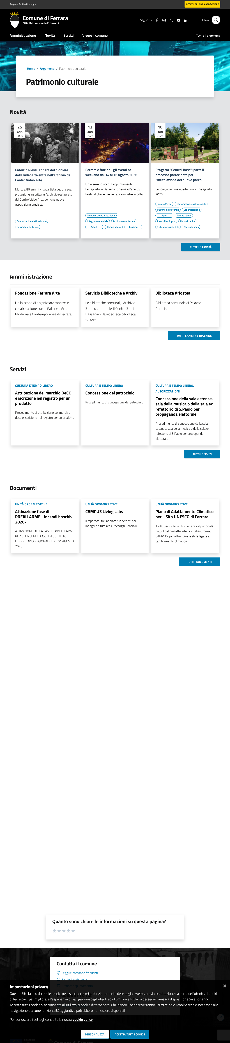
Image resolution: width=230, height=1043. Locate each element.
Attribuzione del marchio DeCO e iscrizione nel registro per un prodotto (43, 398)
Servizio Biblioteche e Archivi (112, 293)
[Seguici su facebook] (155, 20)
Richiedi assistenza (74, 979)
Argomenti (47, 68)
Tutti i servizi (202, 454)
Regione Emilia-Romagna (23, 4)
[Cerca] (216, 20)
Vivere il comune (95, 35)
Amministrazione (23, 35)
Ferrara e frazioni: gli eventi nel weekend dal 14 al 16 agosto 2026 (111, 172)
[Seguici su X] (169, 20)
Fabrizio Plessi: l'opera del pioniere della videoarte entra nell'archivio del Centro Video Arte (43, 175)
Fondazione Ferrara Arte (37, 293)
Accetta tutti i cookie (130, 1034)
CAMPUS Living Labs (104, 511)
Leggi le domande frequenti (79, 972)
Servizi (68, 35)
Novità (50, 35)
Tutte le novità (201, 247)
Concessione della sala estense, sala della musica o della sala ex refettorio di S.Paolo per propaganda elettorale (184, 406)
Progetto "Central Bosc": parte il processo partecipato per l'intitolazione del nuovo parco (179, 174)
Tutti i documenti (199, 562)
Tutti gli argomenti (208, 35)
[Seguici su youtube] (177, 20)
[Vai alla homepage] (16, 20)
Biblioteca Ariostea (172, 293)
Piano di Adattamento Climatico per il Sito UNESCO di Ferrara (184, 514)
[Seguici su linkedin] (184, 20)
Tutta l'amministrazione (194, 335)
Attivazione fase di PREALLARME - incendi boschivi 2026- (44, 516)
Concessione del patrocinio (110, 393)
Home (31, 68)
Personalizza (95, 1034)
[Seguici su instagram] (162, 20)
